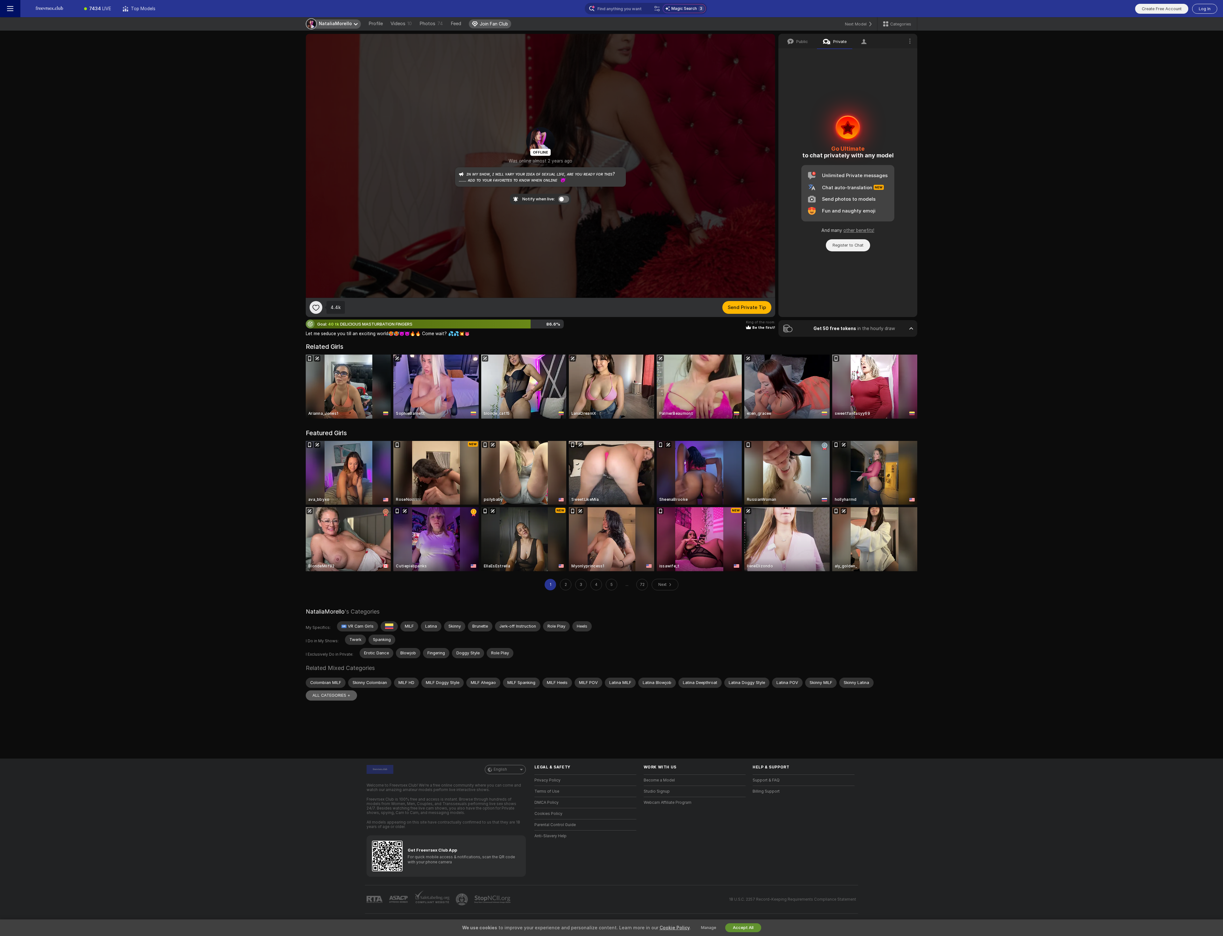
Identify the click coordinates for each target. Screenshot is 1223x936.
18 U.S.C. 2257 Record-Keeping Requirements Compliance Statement (792, 899)
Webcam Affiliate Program (667, 802)
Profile (375, 23)
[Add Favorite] (316, 307)
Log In (1205, 8)
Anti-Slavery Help (550, 836)
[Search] (657, 8)
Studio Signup (657, 791)
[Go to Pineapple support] (462, 899)
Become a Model (659, 780)
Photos (431, 23)
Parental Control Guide (555, 825)
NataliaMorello (325, 611)
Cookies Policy (548, 813)
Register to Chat (848, 245)
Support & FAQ (766, 780)
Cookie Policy (675, 927)
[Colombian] (389, 626)
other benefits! (858, 230)
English (500, 769)
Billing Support (766, 791)
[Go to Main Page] (49, 8)
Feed (456, 23)
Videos (401, 23)
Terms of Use (546, 791)
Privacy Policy (547, 780)
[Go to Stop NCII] (493, 899)
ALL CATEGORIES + (331, 695)
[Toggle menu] (10, 8)
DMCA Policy (546, 802)
